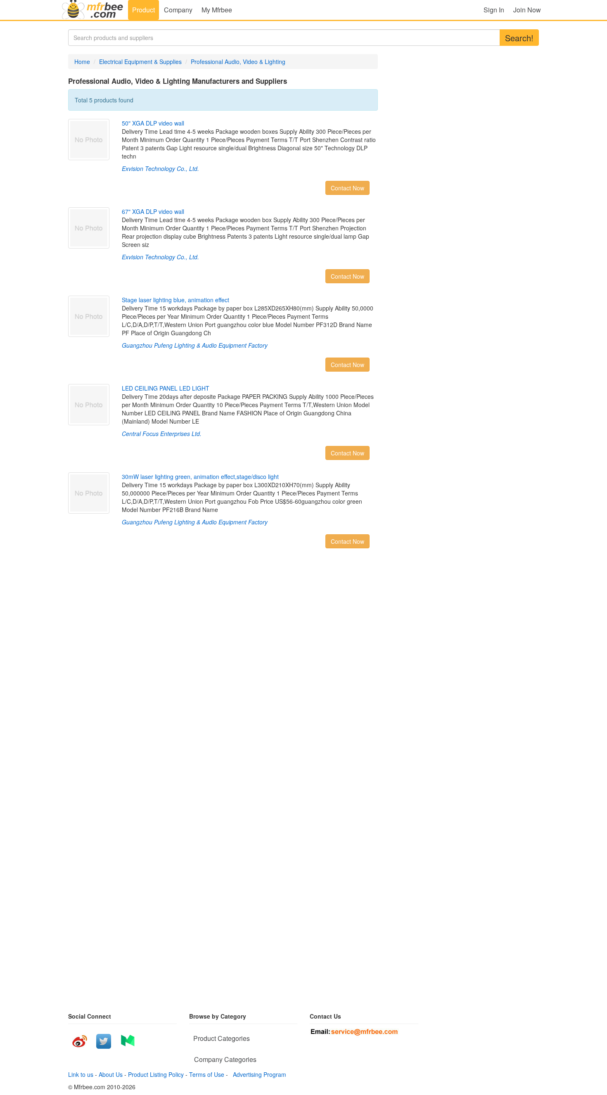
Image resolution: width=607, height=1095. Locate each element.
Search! (519, 38)
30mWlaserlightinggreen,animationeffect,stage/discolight (200, 476)
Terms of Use (206, 1074)
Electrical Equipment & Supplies (140, 61)
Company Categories (225, 1059)
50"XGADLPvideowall (153, 123)
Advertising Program (258, 1074)
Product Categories (221, 1038)
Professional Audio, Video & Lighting (238, 61)
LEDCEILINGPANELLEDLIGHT (165, 388)
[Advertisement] (142, 663)
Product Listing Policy (156, 1074)
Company (178, 9)
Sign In (494, 9)
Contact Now (347, 188)
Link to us (80, 1074)
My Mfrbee (217, 9)
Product (143, 9)
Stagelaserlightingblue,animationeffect (175, 300)
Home (82, 61)
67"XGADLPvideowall (153, 211)
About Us (111, 1074)
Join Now (527, 9)
